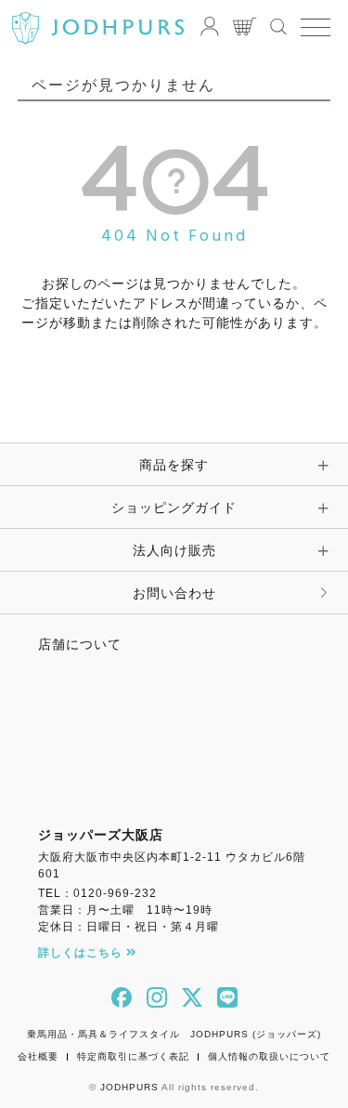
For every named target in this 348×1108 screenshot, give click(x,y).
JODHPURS (129, 1087)
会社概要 (38, 1056)
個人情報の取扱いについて (269, 1056)
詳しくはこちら (82, 952)
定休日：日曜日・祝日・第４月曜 (128, 926)
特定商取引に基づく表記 (133, 1056)
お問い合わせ (174, 593)
